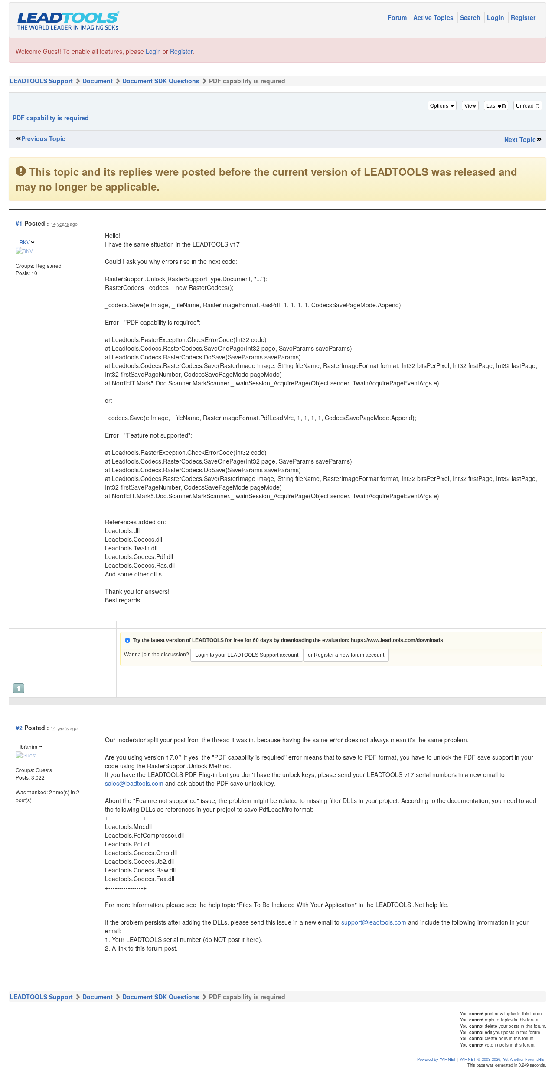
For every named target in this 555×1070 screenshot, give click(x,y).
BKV (25, 242)
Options (440, 105)
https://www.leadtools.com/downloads (397, 640)
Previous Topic (43, 138)
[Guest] (26, 753)
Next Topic (520, 139)
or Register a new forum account (346, 655)
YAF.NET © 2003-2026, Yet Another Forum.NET (503, 1059)
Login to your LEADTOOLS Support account (246, 655)
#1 (19, 223)
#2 (19, 727)
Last (492, 105)
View (470, 105)
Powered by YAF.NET (436, 1059)
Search (471, 17)
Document (97, 80)
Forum (398, 17)
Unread (525, 105)
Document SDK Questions (160, 80)
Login (496, 17)
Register (523, 17)
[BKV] (24, 249)
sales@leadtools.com (134, 783)
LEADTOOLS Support (41, 80)
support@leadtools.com (373, 922)
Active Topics (434, 17)
